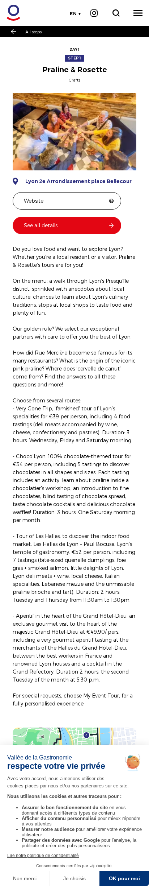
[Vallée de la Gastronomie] (9, 13)
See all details (41, 225)
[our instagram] (93, 13)
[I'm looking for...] (115, 13)
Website (33, 201)
